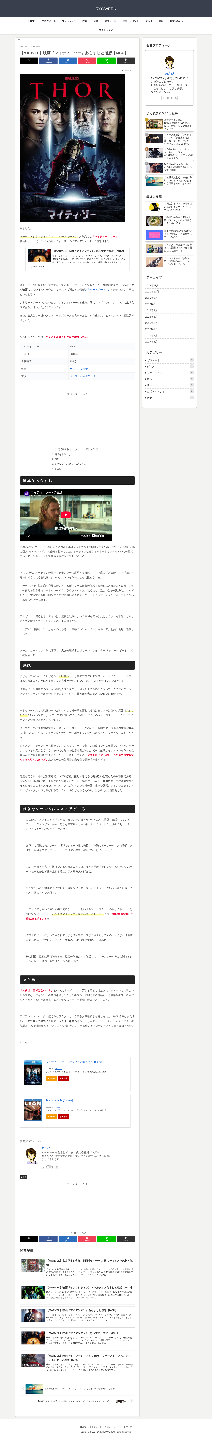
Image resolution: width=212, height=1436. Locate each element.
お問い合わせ (111, 1427)
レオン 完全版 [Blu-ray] (59, 1100)
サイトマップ (126, 1427)
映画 (24, 1177)
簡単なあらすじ (63, 454)
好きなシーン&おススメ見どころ (71, 463)
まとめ (58, 468)
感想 (57, 459)
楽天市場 (63, 1078)
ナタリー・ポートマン (98, 289)
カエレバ (58, 1069)
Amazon (52, 1078)
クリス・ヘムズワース (83, 376)
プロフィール (95, 1427)
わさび (46, 1147)
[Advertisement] (77, 417)
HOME (83, 1427)
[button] (126, 61)
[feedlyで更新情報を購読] (52, 1166)
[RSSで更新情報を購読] (57, 1166)
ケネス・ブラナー (80, 368)
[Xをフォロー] (43, 1166)
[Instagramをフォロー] (48, 1166)
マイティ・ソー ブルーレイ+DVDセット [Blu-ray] (74, 1061)
